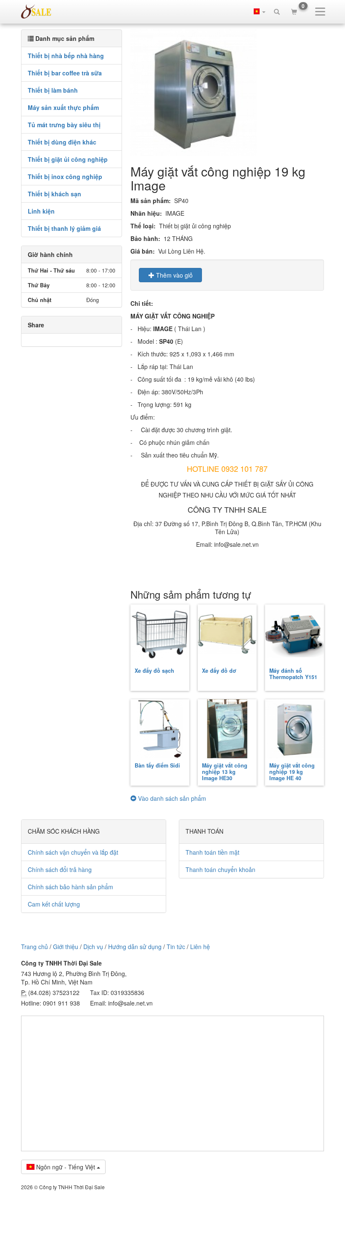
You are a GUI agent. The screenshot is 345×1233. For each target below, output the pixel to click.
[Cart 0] (294, 11)
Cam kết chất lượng (54, 904)
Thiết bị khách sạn (54, 194)
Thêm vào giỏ (173, 275)
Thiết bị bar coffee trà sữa (65, 73)
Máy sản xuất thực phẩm (63, 107)
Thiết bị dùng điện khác (62, 142)
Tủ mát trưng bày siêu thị (64, 124)
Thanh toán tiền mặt (212, 852)
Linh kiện (41, 211)
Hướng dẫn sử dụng (135, 946)
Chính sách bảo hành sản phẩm (70, 887)
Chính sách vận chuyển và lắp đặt (73, 852)
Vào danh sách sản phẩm (171, 798)
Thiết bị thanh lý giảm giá (64, 228)
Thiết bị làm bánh (53, 90)
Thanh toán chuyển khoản (220, 869)
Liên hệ (200, 946)
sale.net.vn (36, 11)
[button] (259, 11)
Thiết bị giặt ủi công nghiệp (68, 159)
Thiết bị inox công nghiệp (65, 176)
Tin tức (176, 946)
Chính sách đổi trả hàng (60, 869)
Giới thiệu (65, 946)
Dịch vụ (93, 946)
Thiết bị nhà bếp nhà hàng (66, 55)
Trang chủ (34, 946)
